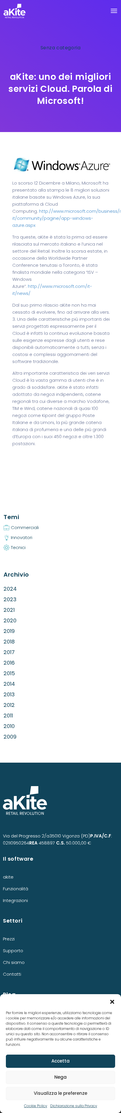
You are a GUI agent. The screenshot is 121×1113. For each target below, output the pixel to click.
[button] (112, 1001)
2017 (9, 652)
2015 (9, 673)
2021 (9, 610)
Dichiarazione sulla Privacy (73, 1105)
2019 (9, 631)
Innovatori (21, 537)
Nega (60, 1077)
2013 (9, 694)
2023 (10, 599)
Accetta (60, 1061)
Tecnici (18, 547)
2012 (9, 705)
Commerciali (25, 527)
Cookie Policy (35, 1105)
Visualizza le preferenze (60, 1093)
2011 (8, 715)
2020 (10, 620)
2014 (9, 684)
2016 (9, 662)
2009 (10, 736)
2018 (9, 641)
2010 (9, 726)
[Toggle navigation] (113, 10)
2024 (10, 588)
